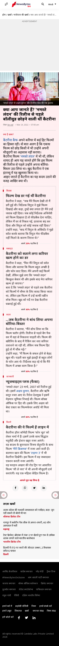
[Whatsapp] (25, 488)
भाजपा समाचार (8, 583)
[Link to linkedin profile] (34, 618)
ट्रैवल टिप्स (51, 571)
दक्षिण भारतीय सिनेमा (31, 595)
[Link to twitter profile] (26, 618)
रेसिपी (16, 595)
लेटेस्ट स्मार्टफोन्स (26, 589)
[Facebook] (15, 488)
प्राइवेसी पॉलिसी (21, 605)
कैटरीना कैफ (10, 140)
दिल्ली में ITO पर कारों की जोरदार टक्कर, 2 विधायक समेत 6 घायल (27, 549)
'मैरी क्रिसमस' (20, 449)
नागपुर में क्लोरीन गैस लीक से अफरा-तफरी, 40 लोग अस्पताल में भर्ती (27, 524)
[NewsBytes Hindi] (21, 4)
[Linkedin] (44, 488)
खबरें (10, 14)
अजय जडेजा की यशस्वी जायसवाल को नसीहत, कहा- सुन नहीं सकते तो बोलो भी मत (28, 512)
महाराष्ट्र (6, 529)
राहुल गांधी (6, 595)
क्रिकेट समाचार (47, 583)
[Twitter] (34, 488)
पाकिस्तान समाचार (43, 589)
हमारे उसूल (6, 610)
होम (4, 14)
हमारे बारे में (7, 605)
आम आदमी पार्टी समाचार (38, 577)
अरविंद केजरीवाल (9, 571)
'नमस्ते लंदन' (27, 156)
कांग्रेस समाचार (26, 571)
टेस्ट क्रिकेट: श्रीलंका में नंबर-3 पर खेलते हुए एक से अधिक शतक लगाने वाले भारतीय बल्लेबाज (29, 537)
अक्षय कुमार (22, 391)
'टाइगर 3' (36, 453)
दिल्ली (6, 554)
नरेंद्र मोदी (40, 571)
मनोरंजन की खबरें (21, 14)
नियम (33, 605)
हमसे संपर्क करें (45, 605)
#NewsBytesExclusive (13, 577)
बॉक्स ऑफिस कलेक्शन (28, 583)
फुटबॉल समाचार (9, 589)
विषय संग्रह (51, 610)
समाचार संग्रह (38, 610)
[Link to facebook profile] (19, 618)
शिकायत (18, 610)
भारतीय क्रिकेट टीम (12, 541)
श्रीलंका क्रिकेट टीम (11, 516)
